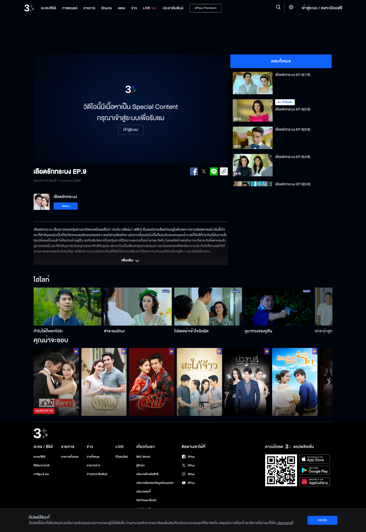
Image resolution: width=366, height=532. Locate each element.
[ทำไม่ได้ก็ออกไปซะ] (68, 307)
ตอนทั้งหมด (281, 61)
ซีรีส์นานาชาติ (41, 465)
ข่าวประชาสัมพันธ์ (97, 474)
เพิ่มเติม (127, 260)
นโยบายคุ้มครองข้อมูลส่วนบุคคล (155, 483)
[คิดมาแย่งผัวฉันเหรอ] (56, 382)
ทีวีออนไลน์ (122, 456)
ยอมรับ (322, 520)
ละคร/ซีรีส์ (39, 456)
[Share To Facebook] (194, 171)
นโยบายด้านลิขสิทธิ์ (147, 474)
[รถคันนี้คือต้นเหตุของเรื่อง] (199, 382)
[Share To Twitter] (204, 171)
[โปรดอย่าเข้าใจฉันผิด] (208, 307)
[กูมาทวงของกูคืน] (278, 307)
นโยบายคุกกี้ (143, 491)
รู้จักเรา (140, 465)
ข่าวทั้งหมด (93, 456)
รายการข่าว (93, 465)
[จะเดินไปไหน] (294, 382)
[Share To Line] (214, 171)
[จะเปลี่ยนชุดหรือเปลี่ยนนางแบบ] (247, 382)
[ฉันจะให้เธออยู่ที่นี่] (104, 382)
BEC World (143, 456)
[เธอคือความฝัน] (151, 382)
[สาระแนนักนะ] (138, 307)
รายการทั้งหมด (69, 456)
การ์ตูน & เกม (41, 474)
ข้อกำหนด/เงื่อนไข (146, 500)
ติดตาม (65, 206)
